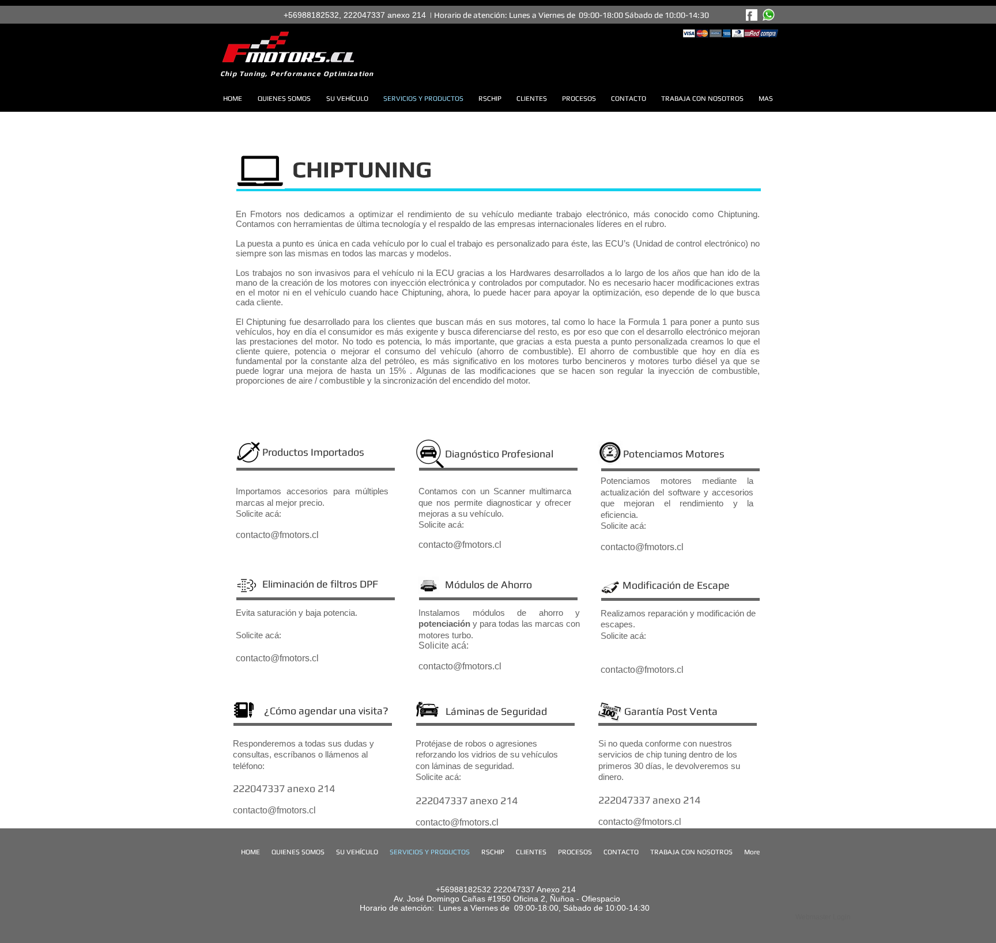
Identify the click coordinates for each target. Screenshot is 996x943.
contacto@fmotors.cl (459, 545)
